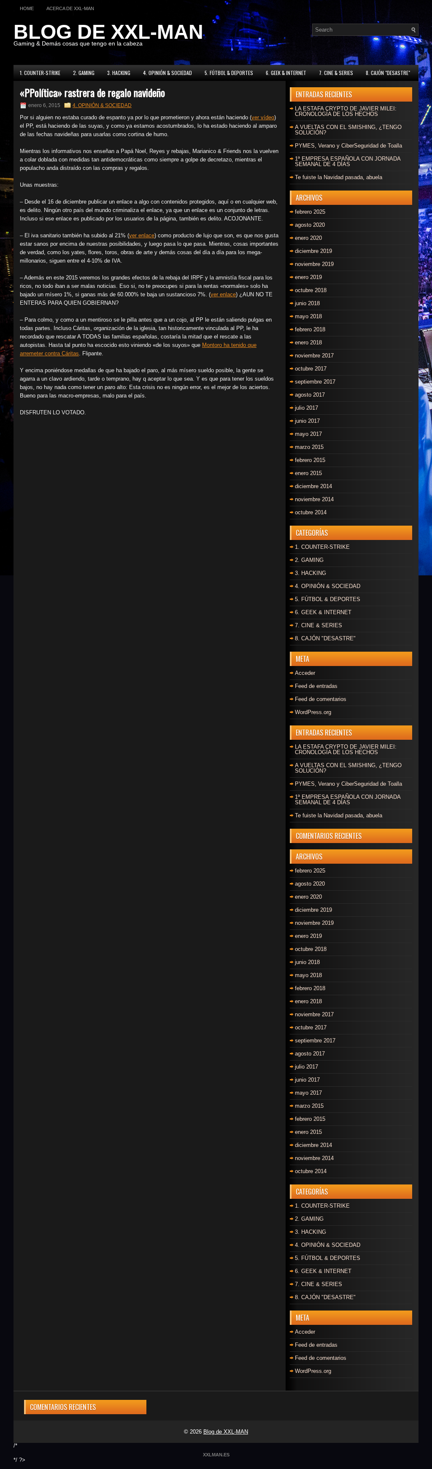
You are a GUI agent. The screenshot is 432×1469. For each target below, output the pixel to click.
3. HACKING (118, 72)
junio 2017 (307, 421)
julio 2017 (306, 408)
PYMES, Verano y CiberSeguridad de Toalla (348, 145)
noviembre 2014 (314, 499)
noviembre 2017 (314, 355)
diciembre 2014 (313, 486)
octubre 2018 (311, 290)
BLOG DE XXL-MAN (108, 32)
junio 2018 (307, 303)
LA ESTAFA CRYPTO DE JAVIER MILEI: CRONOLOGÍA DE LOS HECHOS (346, 111)
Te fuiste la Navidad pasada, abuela (338, 177)
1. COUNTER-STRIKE (40, 72)
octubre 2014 (311, 512)
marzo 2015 (309, 447)
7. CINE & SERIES (336, 72)
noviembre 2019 (314, 264)
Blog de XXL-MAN (225, 1432)
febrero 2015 (310, 460)
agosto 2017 (310, 395)
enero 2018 (308, 342)
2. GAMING (83, 72)
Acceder (305, 673)
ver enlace (141, 235)
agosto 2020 (310, 225)
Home (27, 8)
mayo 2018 (308, 316)
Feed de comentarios (320, 699)
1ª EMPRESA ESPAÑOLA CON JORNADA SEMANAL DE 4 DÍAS (347, 161)
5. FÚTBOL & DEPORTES (229, 72)
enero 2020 (308, 238)
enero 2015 (308, 473)
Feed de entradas (316, 686)
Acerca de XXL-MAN (70, 8)
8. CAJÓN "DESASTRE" (388, 72)
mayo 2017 (308, 434)
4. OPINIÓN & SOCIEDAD (167, 72)
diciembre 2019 (313, 251)
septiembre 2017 (315, 382)
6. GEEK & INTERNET (286, 72)
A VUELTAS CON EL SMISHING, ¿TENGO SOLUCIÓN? (348, 130)
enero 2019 (308, 277)
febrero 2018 (310, 329)
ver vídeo (262, 117)
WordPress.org (313, 712)
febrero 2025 (310, 212)
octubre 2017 (311, 368)
